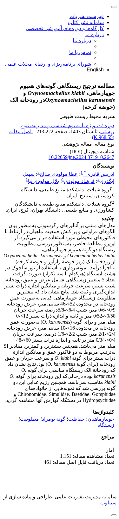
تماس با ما (80, 52)
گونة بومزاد (53, 419)
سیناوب (108, 502)
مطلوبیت (29, 419)
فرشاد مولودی (79, 181)
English (95, 69)
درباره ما (94, 34)
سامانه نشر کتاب (86, 22)
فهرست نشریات (86, 16)
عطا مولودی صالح (59, 174)
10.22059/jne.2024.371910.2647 (81, 157)
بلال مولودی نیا (43, 181)
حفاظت (76, 419)
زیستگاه (105, 425)
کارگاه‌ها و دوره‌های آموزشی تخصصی (65, 28)
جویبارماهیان (101, 419)
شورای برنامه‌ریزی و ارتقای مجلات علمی (48, 64)
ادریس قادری (99, 174)
